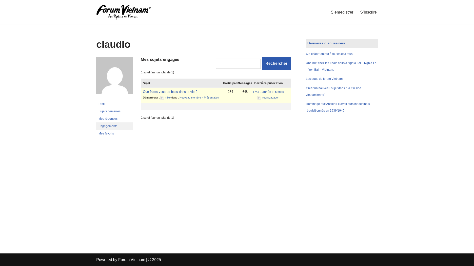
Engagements (108, 126)
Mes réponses (108, 118)
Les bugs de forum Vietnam (324, 79)
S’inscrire (368, 12)
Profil (102, 104)
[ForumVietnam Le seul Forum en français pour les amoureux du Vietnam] (127, 12)
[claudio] (114, 98)
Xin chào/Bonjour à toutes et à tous (329, 54)
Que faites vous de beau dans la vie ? (170, 92)
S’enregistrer (342, 12)
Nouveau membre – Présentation (199, 97)
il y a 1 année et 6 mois (268, 92)
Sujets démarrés (109, 111)
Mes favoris (106, 133)
